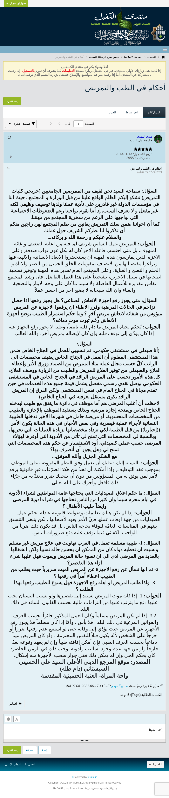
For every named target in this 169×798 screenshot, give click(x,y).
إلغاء (44, 750)
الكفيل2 (157, 764)
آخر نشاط (132, 112)
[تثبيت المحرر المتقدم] (16, 719)
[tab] (154, 112)
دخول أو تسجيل (18, 3)
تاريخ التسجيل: (142, 154)
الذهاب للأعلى (13, 764)
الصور (112, 112)
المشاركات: (144, 158)
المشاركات (154, 112)
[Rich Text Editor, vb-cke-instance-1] (84, 731)
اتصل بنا (30, 764)
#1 (8, 167)
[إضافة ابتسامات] (8, 719)
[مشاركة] (11, 157)
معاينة (29, 750)
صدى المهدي (119, 686)
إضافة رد (12, 750)
